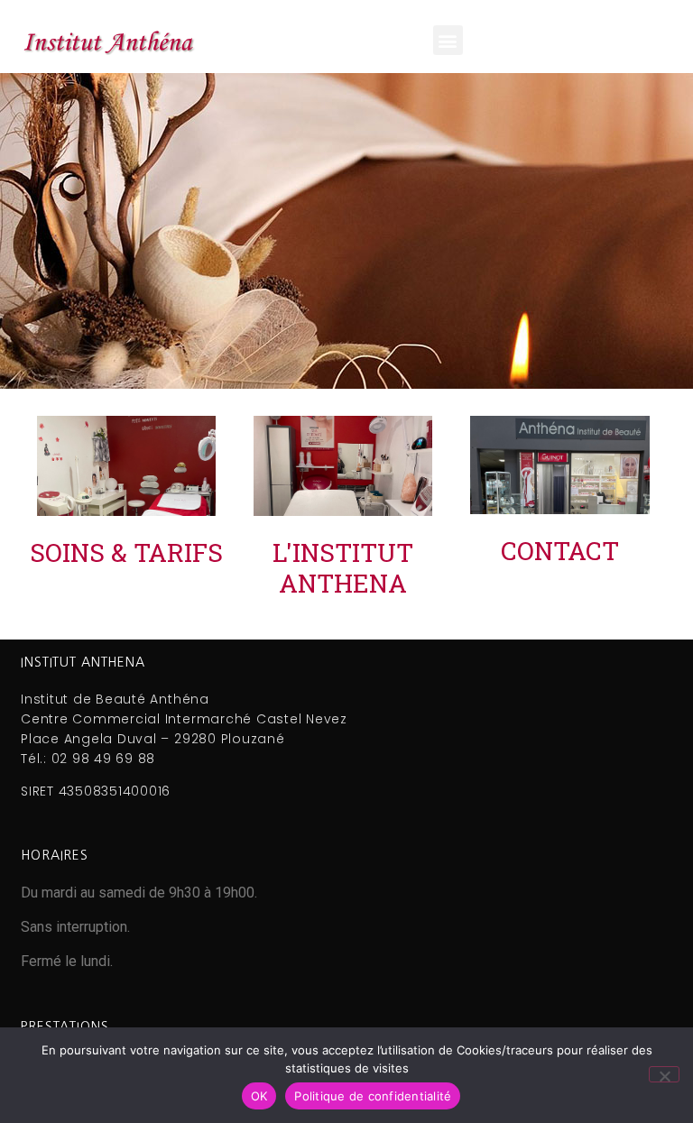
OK (259, 1096)
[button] (448, 40)
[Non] (664, 1074)
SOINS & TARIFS (126, 552)
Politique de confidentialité (372, 1096)
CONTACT (560, 550)
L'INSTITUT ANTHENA (343, 568)
